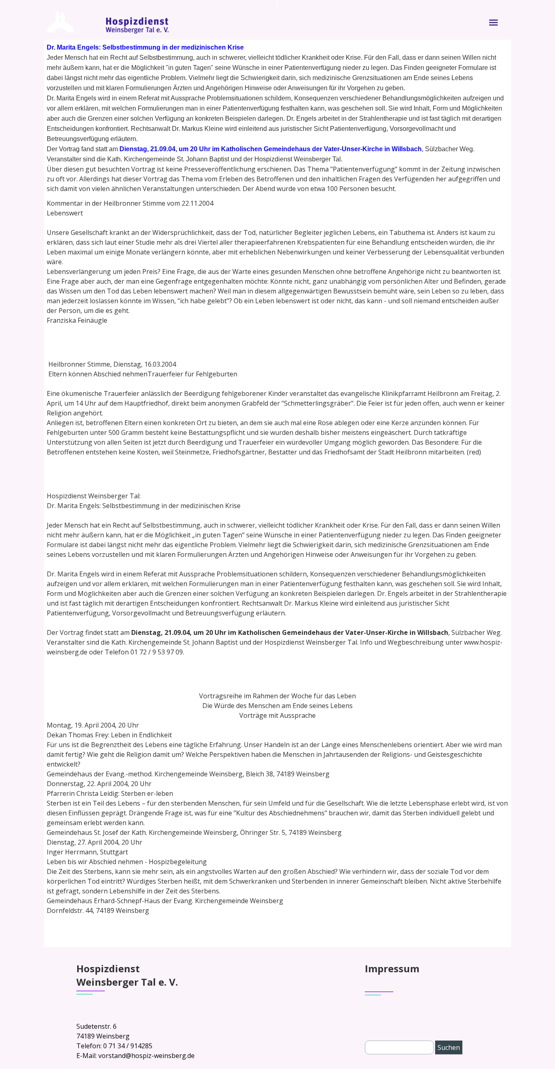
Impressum (392, 968)
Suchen (449, 1047)
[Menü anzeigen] (493, 22)
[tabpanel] (277, 117)
